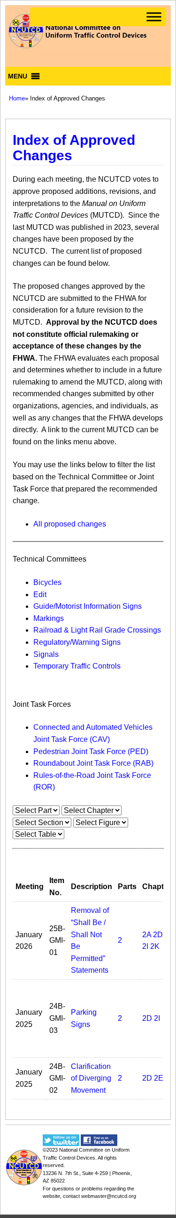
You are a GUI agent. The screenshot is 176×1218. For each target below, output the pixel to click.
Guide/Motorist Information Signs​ (87, 606)
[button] (17, 76)
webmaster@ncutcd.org (108, 1196)
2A (146, 935)
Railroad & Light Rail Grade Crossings (97, 630)
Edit (39, 594)
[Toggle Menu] (153, 16)
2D (158, 935)
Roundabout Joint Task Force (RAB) (93, 763)
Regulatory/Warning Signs (77, 642)
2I (145, 946)
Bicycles (47, 582)
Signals (46, 654)
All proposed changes (69, 524)
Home (17, 98)
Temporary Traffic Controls (77, 666)
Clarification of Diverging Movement (91, 1078)
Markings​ (48, 618)
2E (158, 1078)
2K (155, 946)
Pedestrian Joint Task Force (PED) (90, 751)
